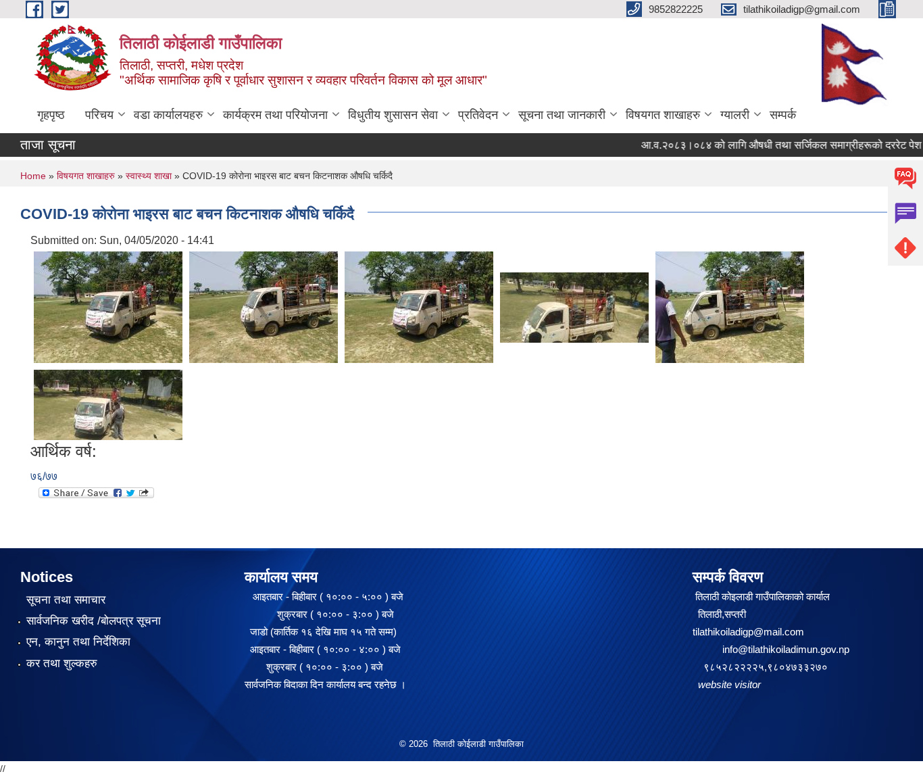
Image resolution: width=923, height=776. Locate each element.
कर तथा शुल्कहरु (61, 663)
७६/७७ (43, 476)
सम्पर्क (783, 115)
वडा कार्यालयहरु (168, 115)
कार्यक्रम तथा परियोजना (275, 115)
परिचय (99, 115)
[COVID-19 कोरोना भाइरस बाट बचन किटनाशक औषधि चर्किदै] (108, 306)
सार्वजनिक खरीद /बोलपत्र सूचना (93, 620)
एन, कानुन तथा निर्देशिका (78, 641)
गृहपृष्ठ (51, 115)
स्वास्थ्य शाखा (149, 175)
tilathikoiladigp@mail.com (748, 631)
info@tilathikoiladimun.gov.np (785, 649)
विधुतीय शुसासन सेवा (393, 115)
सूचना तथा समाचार (65, 599)
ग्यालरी (734, 115)
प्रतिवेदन (478, 115)
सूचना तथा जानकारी (561, 115)
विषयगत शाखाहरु (663, 115)
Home (33, 175)
